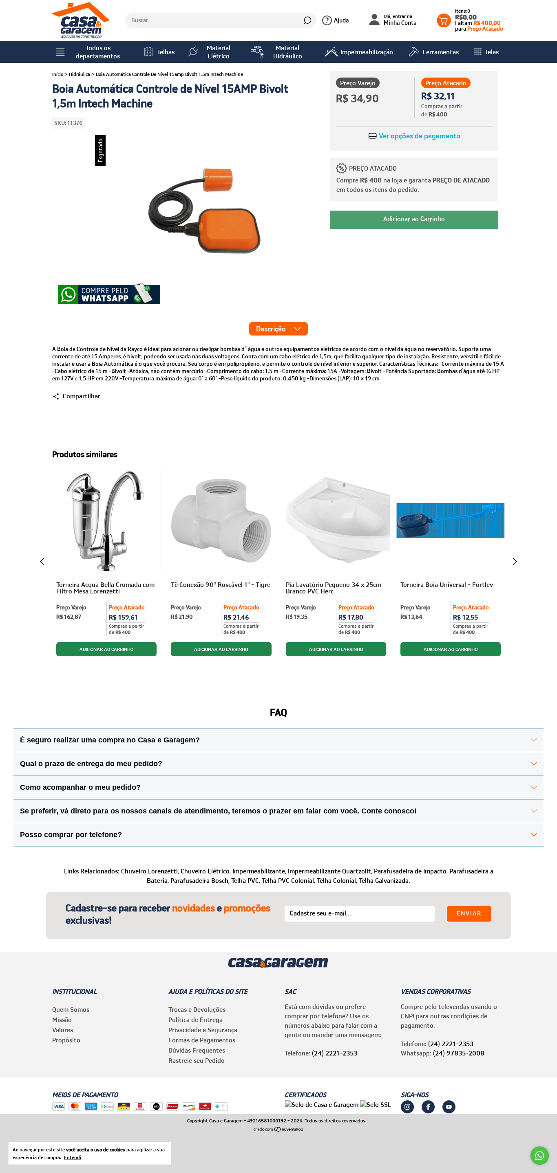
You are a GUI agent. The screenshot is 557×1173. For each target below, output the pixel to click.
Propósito (66, 1040)
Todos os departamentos (98, 52)
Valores (62, 1030)
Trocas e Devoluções (196, 1009)
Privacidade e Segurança (202, 1030)
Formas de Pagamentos (201, 1040)
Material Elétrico (218, 52)
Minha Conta (400, 20)
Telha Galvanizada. (384, 880)
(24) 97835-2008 (458, 1053)
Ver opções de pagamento (418, 135)
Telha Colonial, (337, 880)
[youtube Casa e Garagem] (448, 1106)
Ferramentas (440, 52)
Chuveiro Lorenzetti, (150, 871)
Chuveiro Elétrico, (206, 871)
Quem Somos (70, 1009)
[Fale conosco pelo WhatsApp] (539, 1155)
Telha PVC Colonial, (288, 880)
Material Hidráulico (287, 52)
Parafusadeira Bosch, (200, 880)
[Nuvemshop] (278, 1130)
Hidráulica (79, 74)
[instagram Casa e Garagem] (407, 1106)
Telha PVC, (245, 880)
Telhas (166, 52)
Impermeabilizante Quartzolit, (330, 871)
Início (57, 74)
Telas (492, 52)
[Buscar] (306, 20)
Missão (62, 1019)
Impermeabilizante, (259, 871)
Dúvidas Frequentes (196, 1050)
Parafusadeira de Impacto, (411, 871)
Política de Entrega (195, 1019)
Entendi (72, 1157)
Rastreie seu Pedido (196, 1060)
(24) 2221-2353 (334, 1053)
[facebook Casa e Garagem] (428, 1106)
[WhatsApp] (109, 294)
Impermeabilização (366, 52)
